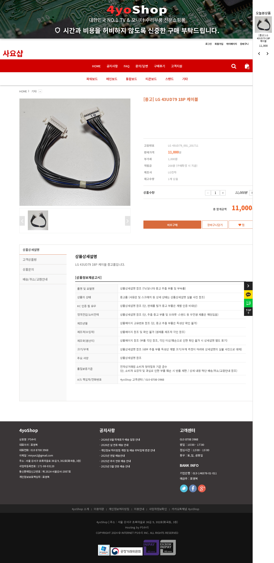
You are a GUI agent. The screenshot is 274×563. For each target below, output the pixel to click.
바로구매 (172, 225)
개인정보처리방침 (119, 509)
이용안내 (139, 509)
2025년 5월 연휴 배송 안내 (115, 466)
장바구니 (244, 43)
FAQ (127, 66)
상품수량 (149, 192)
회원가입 (219, 43)
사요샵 (13, 53)
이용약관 (99, 509)
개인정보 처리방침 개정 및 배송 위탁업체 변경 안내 (128, 450)
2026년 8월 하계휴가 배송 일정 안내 (120, 439)
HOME (96, 66)
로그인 (208, 43)
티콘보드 (151, 79)
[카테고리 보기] (40, 91)
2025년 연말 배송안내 (113, 455)
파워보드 (92, 79)
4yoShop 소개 (80, 509)
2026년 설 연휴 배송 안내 (114, 445)
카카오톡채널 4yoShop (185, 509)
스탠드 (169, 79)
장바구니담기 (215, 225)
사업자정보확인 (158, 509)
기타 (185, 79)
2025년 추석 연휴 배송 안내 (116, 461)
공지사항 (112, 66)
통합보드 (131, 79)
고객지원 (176, 66)
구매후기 (159, 66)
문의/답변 (142, 66)
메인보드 (111, 79)
